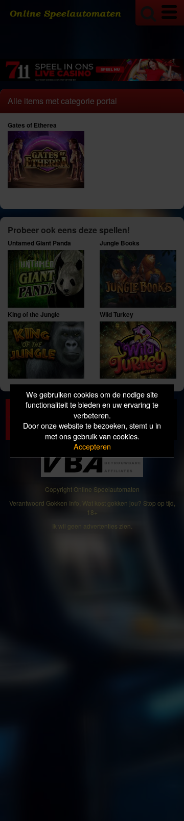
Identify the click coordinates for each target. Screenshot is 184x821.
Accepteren (92, 446)
